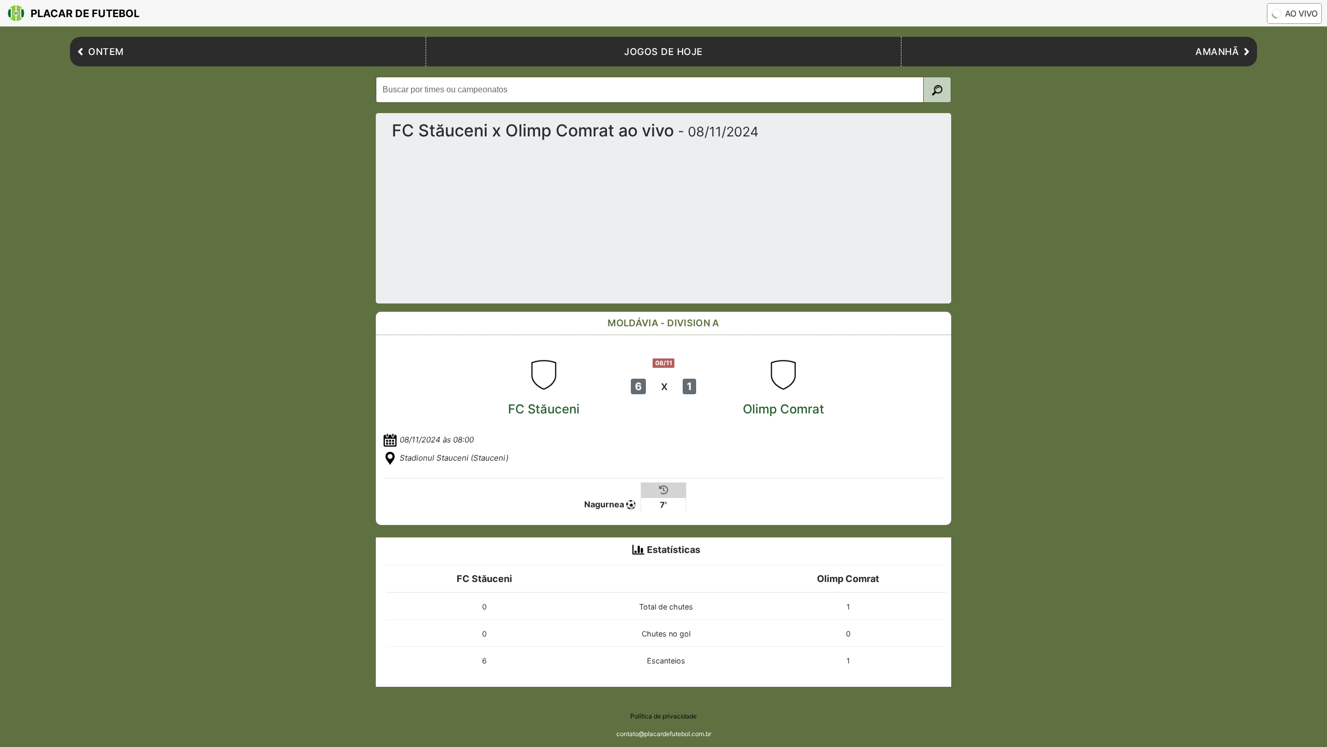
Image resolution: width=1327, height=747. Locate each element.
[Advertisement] (663, 217)
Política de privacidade (663, 716)
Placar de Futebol (85, 13)
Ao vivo (1301, 13)
